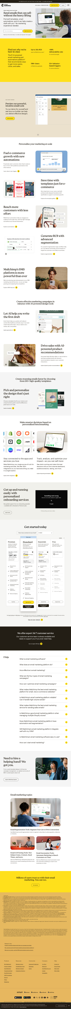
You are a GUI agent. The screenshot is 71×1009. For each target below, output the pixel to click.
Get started (35, 885)
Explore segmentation (46, 254)
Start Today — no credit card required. (44, 1)
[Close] (69, 1005)
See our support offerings (34, 643)
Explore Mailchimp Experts (11, 779)
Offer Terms (18, 615)
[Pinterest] (47, 997)
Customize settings (61, 1005)
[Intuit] (20, 992)
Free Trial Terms (11, 615)
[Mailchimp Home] (6, 5)
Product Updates (7, 966)
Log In (63, 5)
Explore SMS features (9, 287)
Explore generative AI (8, 330)
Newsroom (44, 966)
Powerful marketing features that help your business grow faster (18, 945)
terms (20, 904)
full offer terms (60, 934)
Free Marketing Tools (20, 966)
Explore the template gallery (48, 198)
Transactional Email (8, 970)
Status (5, 979)
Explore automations (9, 226)
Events (30, 968)
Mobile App (6, 982)
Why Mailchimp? (7, 964)
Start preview (10, 118)
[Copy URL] (51, 501)
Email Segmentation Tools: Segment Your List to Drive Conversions (34, 830)
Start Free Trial (54, 5)
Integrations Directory (20, 970)
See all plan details (34, 620)
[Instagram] (39, 997)
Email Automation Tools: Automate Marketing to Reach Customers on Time (47, 855)
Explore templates (7, 408)
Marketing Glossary (20, 968)
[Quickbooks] (43, 992)
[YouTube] (44, 997)
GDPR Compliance (8, 975)
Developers (31, 966)
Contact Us (56, 964)
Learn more (7, 512)
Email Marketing (7, 968)
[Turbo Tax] (27, 992)
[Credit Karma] (34, 992)
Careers (43, 970)
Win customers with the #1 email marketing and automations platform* (19, 947)
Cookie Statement (23, 1006)
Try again (51, 503)
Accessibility (44, 973)
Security (6, 977)
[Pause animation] (38, 226)
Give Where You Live (46, 968)
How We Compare (8, 973)
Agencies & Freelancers (33, 964)
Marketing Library (19, 964)
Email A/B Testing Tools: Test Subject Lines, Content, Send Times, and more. (21, 855)
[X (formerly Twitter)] (37, 997)
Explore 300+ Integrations (9, 475)
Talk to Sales (56, 970)
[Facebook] (34, 997)
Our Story (44, 964)
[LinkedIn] (42, 997)
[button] (38, 135)
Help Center (56, 968)
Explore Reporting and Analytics (44, 473)
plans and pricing (61, 913)
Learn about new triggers (10, 171)
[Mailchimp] (51, 992)
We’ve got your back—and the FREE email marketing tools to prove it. (19, 950)
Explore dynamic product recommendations (50, 365)
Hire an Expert (57, 966)
